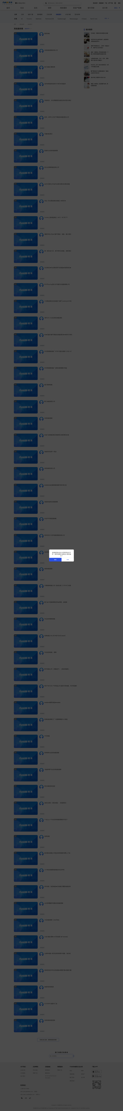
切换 (68, 559)
